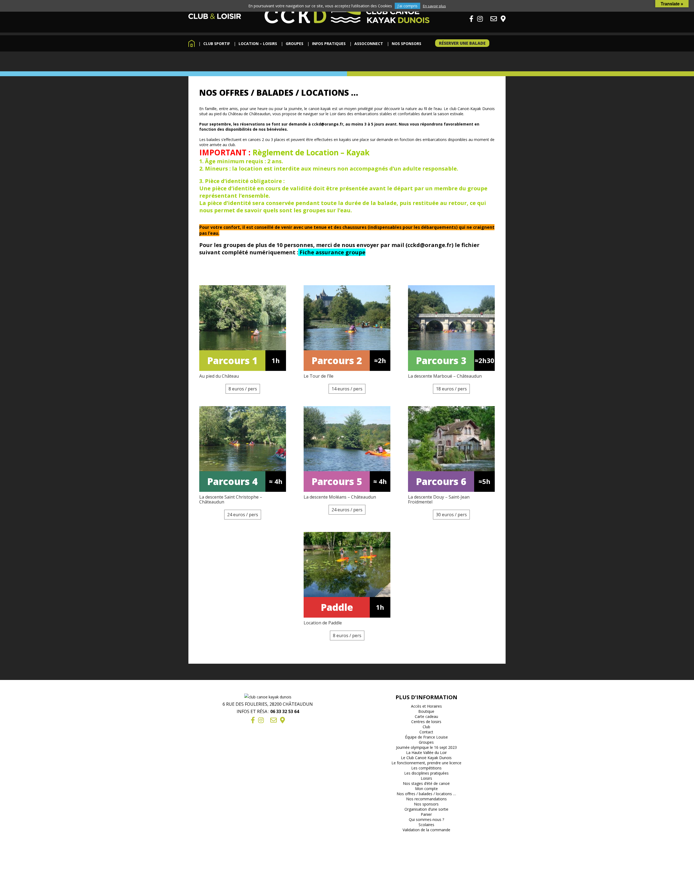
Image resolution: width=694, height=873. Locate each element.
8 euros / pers (243, 389)
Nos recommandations (426, 798)
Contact (426, 731)
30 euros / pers (451, 515)
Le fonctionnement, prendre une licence (426, 762)
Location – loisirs (258, 43)
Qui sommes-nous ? (426, 819)
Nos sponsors (406, 43)
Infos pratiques (329, 43)
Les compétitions (426, 768)
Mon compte (426, 788)
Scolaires (426, 824)
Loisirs (426, 778)
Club (426, 726)
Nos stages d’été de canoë (426, 783)
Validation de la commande (426, 829)
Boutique (426, 711)
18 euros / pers (451, 389)
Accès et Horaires (426, 706)
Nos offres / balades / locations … (426, 793)
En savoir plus (434, 6)
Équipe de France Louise (426, 737)
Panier (426, 814)
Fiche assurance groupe (332, 252)
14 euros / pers (347, 389)
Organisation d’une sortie (426, 809)
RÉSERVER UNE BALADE (462, 43)
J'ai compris (407, 5)
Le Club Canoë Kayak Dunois (426, 757)
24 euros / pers (242, 515)
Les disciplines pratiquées (426, 773)
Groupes (294, 43)
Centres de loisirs (426, 721)
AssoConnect (368, 43)
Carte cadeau (426, 716)
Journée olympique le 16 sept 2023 (426, 747)
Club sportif (216, 43)
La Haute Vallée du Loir (426, 752)
